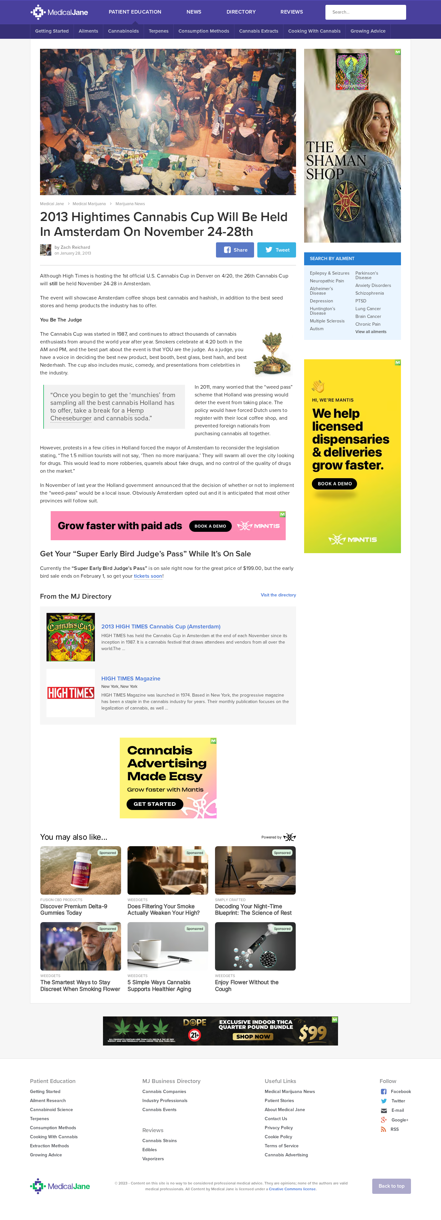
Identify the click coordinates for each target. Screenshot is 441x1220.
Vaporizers (153, 1159)
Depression (321, 301)
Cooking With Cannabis (314, 31)
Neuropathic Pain (327, 281)
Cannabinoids (123, 31)
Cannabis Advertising (286, 1155)
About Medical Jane (285, 1109)
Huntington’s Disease (322, 311)
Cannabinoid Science (51, 1109)
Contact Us (276, 1118)
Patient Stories (279, 1100)
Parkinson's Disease (366, 275)
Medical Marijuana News (290, 1091)
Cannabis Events (159, 1109)
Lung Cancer (368, 309)
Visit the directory (278, 595)
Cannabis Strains (159, 1140)
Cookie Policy (278, 1137)
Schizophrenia (369, 293)
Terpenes (159, 31)
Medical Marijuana (89, 203)
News (194, 12)
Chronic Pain (368, 324)
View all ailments (370, 332)
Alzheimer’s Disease (321, 291)
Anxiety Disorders (373, 285)
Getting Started (52, 31)
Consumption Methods (204, 31)
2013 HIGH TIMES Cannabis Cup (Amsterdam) (161, 626)
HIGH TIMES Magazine (130, 678)
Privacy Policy (279, 1128)
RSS (395, 1129)
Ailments (88, 31)
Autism (316, 329)
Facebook (401, 1091)
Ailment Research (48, 1100)
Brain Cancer (368, 316)
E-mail (398, 1110)
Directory (241, 12)
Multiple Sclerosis (327, 321)
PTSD (360, 301)
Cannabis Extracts (258, 31)
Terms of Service (282, 1146)
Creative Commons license (292, 1189)
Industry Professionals (165, 1100)
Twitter (398, 1101)
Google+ (400, 1120)
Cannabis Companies (164, 1091)
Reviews (292, 12)
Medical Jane (52, 203)
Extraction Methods (49, 1146)
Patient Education (135, 12)
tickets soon (148, 576)
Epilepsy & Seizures (330, 273)
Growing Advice (368, 31)
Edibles (149, 1149)
